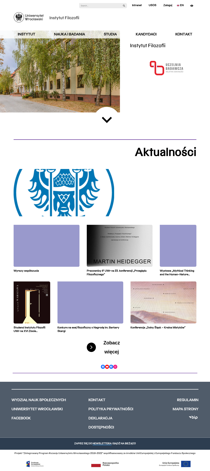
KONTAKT (183, 34)
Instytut (26, 34)
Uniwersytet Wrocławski (37, 409)
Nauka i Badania (69, 34)
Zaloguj (167, 5)
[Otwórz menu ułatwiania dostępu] (192, 5)
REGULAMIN (187, 400)
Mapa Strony (185, 409)
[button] (105, 444)
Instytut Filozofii (64, 18)
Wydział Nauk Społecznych (39, 400)
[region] (60, 71)
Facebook (21, 418)
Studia (110, 34)
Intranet (137, 5)
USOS (152, 5)
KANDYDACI (146, 34)
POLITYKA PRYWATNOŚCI (110, 409)
